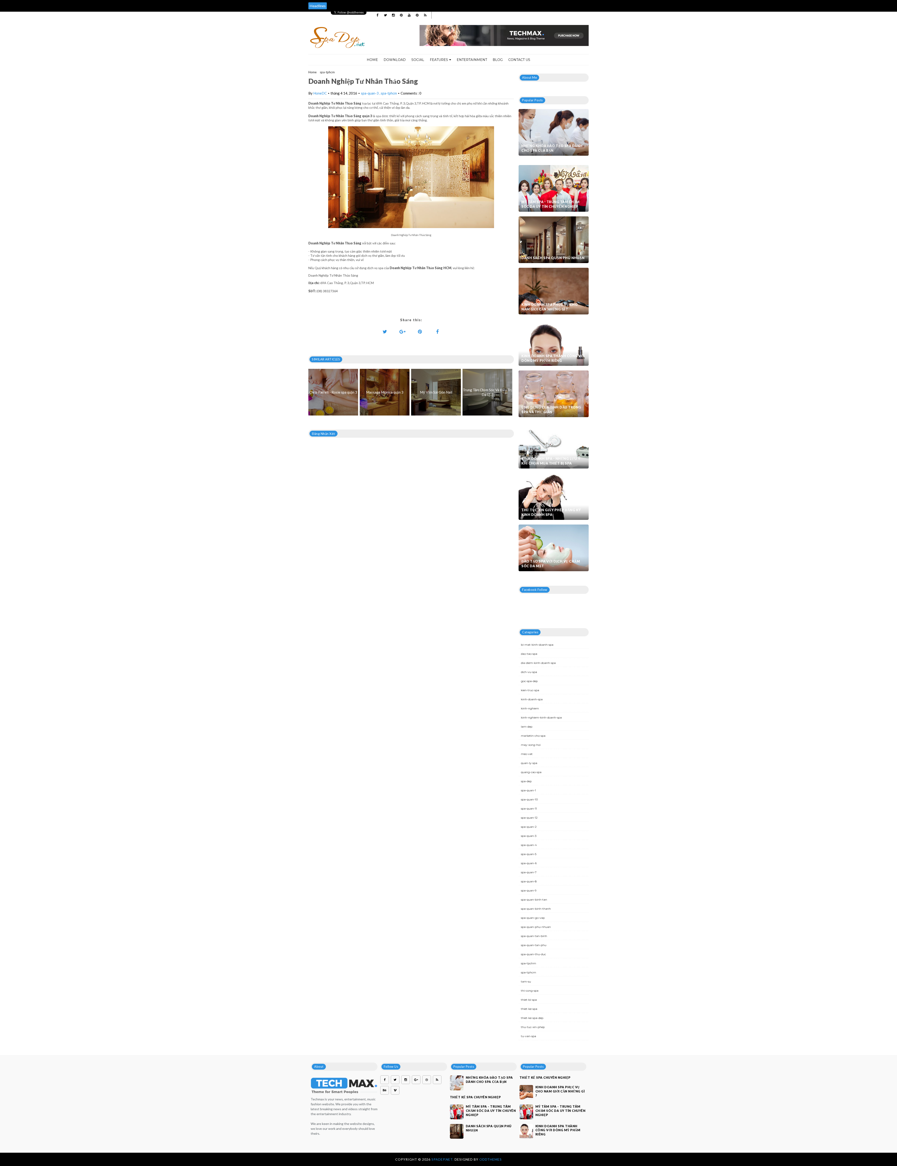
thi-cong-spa (529, 990)
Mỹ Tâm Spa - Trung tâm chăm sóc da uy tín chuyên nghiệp (550, 204)
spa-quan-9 (529, 890)
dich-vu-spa (529, 672)
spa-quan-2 (529, 826)
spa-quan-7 (529, 872)
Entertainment (472, 60)
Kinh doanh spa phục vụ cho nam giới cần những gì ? (549, 307)
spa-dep (526, 781)
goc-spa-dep (529, 681)
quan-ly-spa (529, 763)
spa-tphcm (327, 72)
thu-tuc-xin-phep (533, 1027)
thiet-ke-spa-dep (532, 1018)
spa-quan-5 (528, 854)
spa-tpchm (528, 963)
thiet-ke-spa (529, 1009)
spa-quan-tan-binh (534, 936)
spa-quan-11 (529, 808)
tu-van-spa (528, 1036)
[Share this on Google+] (402, 331)
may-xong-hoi (531, 745)
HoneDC (320, 93)
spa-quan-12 (529, 817)
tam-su (526, 981)
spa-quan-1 (528, 790)
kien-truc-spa (530, 690)
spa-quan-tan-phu (533, 945)
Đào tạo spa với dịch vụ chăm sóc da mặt (550, 563)
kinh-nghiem (530, 708)
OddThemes (490, 1159)
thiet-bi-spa (529, 999)
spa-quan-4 (529, 845)
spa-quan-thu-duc (533, 954)
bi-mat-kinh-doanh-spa (537, 644)
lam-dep (526, 726)
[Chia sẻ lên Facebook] (437, 331)
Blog (498, 60)
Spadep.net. (443, 1159)
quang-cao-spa (531, 772)
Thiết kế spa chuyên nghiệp (475, 1097)
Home (372, 60)
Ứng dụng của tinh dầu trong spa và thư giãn (551, 409)
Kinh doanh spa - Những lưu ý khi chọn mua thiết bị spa (550, 461)
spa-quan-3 (370, 93)
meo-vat (527, 754)
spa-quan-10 (529, 799)
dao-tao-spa (529, 653)
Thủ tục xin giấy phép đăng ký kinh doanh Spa (551, 512)
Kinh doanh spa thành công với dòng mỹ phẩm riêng (553, 358)
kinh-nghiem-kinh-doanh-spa (541, 717)
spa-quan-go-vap (533, 917)
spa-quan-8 (529, 881)
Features (439, 60)
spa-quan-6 (529, 863)
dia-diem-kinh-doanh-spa (538, 663)
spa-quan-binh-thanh (536, 908)
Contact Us (519, 60)
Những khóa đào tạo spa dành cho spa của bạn (552, 148)
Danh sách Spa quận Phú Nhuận (552, 258)
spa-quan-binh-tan (534, 899)
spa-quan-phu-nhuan (536, 927)
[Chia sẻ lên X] (385, 331)
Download (395, 60)
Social (417, 60)
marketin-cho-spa (533, 735)
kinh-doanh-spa (532, 699)
